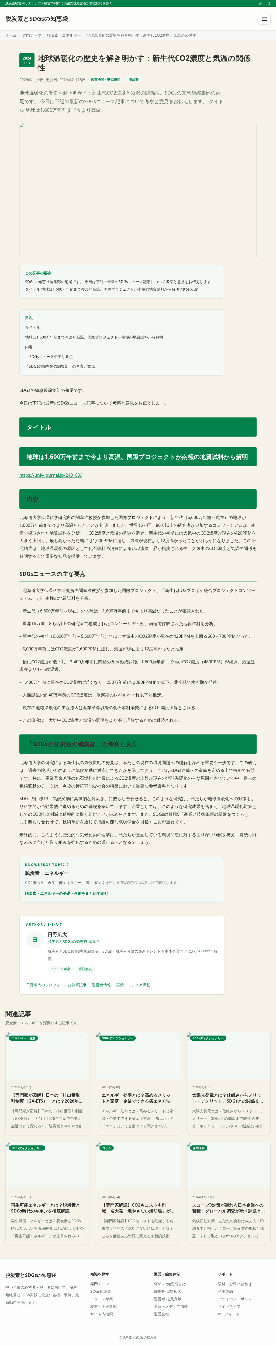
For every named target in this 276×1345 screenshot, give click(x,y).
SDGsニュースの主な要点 (51, 356)
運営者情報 (101, 984)
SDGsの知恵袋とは (170, 1283)
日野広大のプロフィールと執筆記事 (56, 984)
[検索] (268, 3)
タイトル (32, 327)
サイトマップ (229, 1306)
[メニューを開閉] (265, 19)
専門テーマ (31, 35)
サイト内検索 (101, 1313)
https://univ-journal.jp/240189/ (50, 475)
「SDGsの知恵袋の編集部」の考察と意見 (60, 366)
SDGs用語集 (100, 1291)
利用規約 (225, 1291)
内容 (29, 346)
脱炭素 (134, 79)
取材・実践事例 (103, 1306)
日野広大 (57, 934)
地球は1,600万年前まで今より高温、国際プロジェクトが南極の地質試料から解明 (94, 337)
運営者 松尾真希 (167, 1298)
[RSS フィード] (261, 3)
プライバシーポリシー (237, 1298)
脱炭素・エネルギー (64, 35)
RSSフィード (229, 1313)
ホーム (11, 35)
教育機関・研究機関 (105, 79)
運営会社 (161, 1313)
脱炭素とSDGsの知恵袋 (30, 1275)
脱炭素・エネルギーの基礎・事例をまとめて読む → (69, 893)
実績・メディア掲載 (133, 984)
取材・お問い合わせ (235, 1283)
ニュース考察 (101, 1298)
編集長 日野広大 (167, 1291)
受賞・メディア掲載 (171, 1306)
